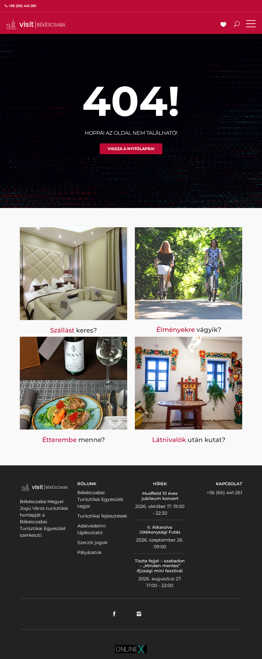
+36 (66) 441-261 (224, 492)
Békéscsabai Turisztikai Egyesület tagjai (100, 499)
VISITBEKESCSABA (36, 24)
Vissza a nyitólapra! (131, 148)
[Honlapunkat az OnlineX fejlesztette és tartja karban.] (131, 648)
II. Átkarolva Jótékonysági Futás (160, 530)
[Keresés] (237, 25)
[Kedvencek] (223, 25)
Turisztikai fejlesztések (102, 516)
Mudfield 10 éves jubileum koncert (160, 496)
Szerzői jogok (92, 542)
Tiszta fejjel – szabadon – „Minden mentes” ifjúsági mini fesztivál (160, 565)
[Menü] (251, 25)
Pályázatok (89, 552)
